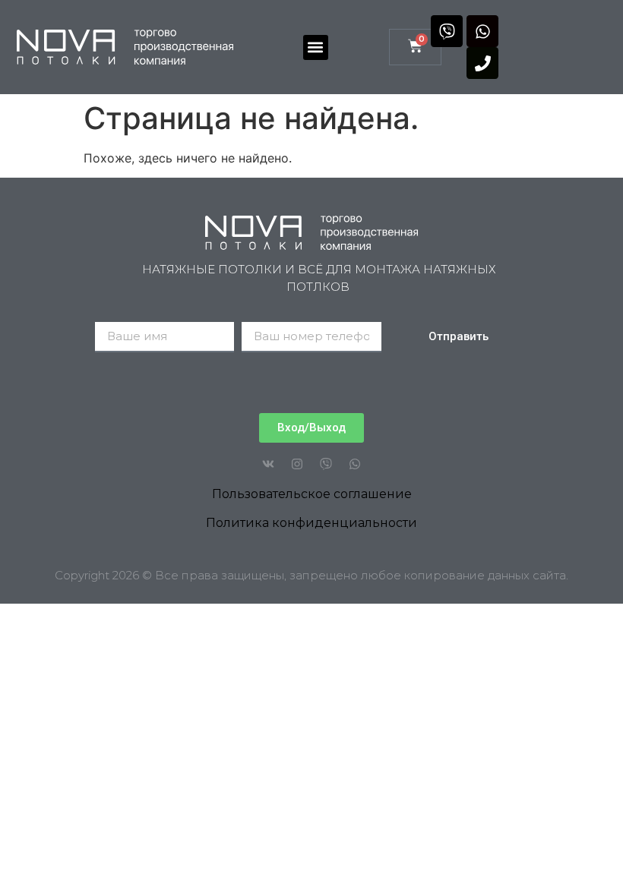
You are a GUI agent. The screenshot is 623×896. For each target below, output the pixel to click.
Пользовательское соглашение (312, 494)
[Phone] (482, 63)
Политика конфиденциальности (311, 523)
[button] (315, 47)
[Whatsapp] (482, 31)
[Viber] (447, 31)
